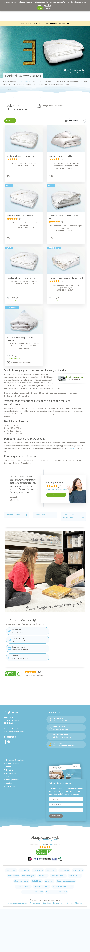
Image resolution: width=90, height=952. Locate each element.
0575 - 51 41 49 (17, 626)
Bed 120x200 (11, 866)
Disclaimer (47, 899)
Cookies (69, 899)
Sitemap (78, 899)
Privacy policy (58, 899)
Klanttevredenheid (17, 109)
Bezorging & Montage (15, 756)
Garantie (9, 772)
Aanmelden (56, 811)
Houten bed (43, 871)
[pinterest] (9, 738)
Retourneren (11, 769)
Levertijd (9, 762)
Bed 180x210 (37, 877)
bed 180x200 (64, 866)
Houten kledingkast (23, 882)
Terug (8, 98)
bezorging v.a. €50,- (23, 106)
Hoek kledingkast (28, 871)
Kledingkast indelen (58, 871)
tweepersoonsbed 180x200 (56, 888)
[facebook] (6, 738)
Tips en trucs (11, 782)
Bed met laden (13, 871)
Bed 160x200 (51, 866)
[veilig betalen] (45, 856)
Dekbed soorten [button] (13, 510)
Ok (40, 8)
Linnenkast (49, 877)
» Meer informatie (47, 5)
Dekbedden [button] (40, 510)
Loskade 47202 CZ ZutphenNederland (11, 716)
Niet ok (48, 8)
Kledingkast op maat (41, 882)
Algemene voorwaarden (18, 899)
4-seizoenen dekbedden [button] (68, 512)
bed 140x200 (24, 866)
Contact (9, 779)
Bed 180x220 (78, 866)
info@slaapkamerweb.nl (20, 643)
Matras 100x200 (75, 871)
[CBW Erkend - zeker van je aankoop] (13, 669)
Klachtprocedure (12, 775)
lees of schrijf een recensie (21, 652)
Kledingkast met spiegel (66, 877)
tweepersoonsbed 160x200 (32, 888)
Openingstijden (12, 759)
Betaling (9, 765)
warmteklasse (26, 81)
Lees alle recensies (56, 495)
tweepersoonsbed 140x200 (63, 882)
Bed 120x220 (38, 866)
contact (73, 448)
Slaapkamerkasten (21, 877)
